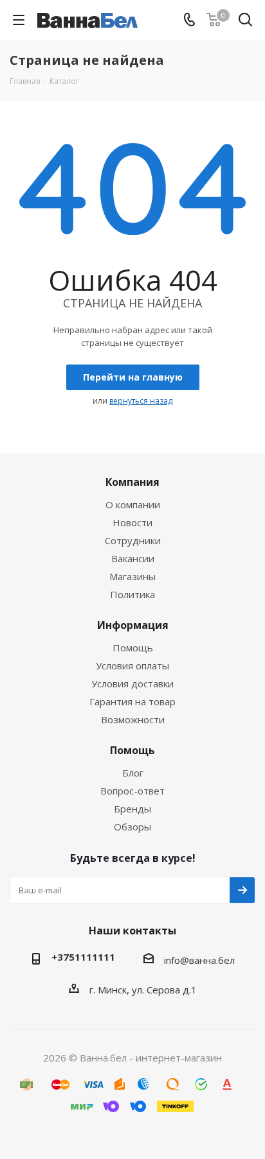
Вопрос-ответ (132, 790)
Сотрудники (133, 540)
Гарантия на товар (132, 701)
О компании (132, 504)
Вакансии (132, 558)
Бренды (132, 808)
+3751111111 (83, 956)
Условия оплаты (132, 665)
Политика (132, 594)
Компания (132, 482)
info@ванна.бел (199, 960)
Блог (132, 772)
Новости (132, 522)
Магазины (132, 576)
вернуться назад (140, 400)
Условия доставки (132, 683)
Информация (133, 625)
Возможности (133, 719)
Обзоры (132, 826)
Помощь (133, 647)
